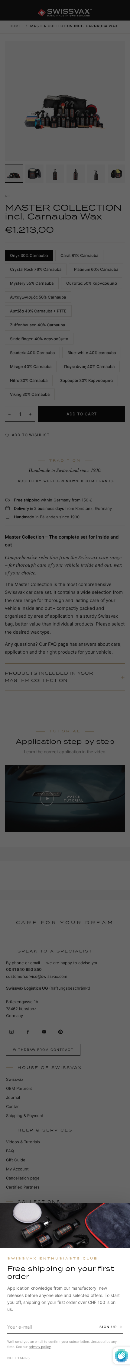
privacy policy (40, 1347)
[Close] (120, 1212)
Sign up (108, 1327)
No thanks (18, 1358)
